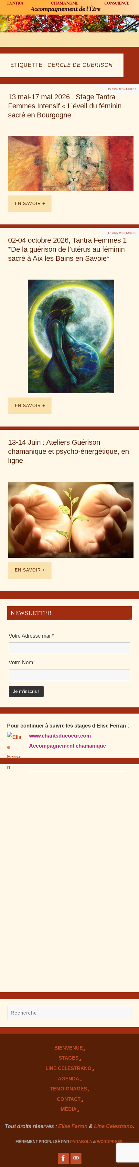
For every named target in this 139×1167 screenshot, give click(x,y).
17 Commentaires (122, 233)
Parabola (81, 1141)
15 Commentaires (122, 89)
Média (69, 1109)
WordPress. (110, 1141)
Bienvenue (68, 1048)
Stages (69, 1058)
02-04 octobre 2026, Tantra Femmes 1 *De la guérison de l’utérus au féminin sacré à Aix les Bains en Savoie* (67, 249)
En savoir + (30, 203)
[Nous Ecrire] (75, 1158)
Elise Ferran (73, 1126)
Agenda (68, 1078)
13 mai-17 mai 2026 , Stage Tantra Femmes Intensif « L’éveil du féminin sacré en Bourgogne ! (65, 106)
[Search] (124, 1013)
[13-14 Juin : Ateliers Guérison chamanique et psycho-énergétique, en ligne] (71, 520)
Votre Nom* (22, 662)
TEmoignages (68, 1088)
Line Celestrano (68, 1068)
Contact (68, 1099)
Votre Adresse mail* (31, 636)
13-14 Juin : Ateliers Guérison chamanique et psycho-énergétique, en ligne (68, 451)
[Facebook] (63, 1158)
